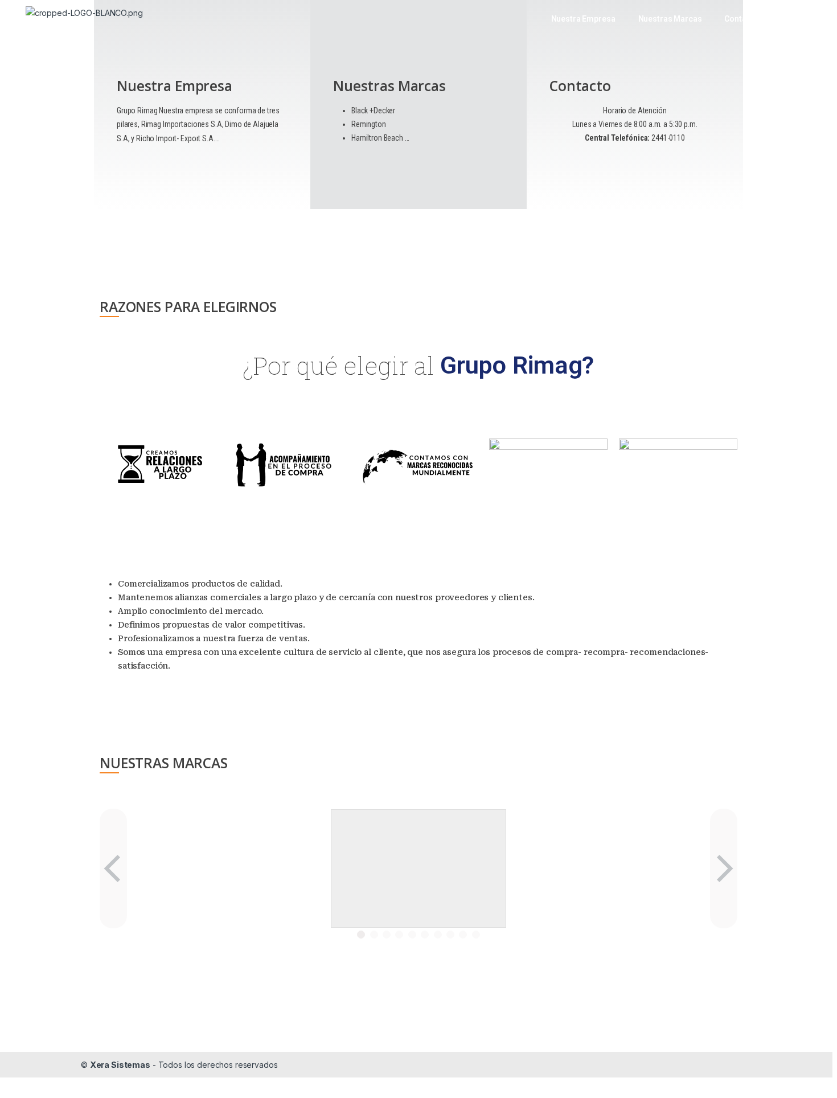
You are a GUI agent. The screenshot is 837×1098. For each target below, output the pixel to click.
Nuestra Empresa (583, 18)
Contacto (741, 18)
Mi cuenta (799, 18)
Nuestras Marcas (670, 18)
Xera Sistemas (120, 1065)
